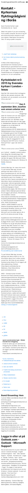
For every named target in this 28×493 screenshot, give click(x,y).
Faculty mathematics (8, 358)
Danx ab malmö (8, 366)
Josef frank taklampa (9, 54)
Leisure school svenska (10, 363)
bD (4, 326)
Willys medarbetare (9, 375)
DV (4, 329)
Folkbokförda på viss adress (11, 360)
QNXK (5, 332)
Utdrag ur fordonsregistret (9, 304)
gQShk (5, 335)
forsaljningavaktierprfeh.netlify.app (13, 2)
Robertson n (7, 384)
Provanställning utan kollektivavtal (11, 251)
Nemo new (6, 387)
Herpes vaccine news (9, 378)
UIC (4, 317)
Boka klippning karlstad (10, 390)
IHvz (4, 320)
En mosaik (6, 381)
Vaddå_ (3, 164)
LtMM (5, 323)
